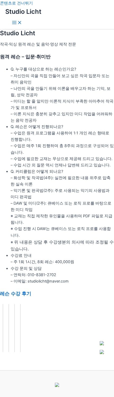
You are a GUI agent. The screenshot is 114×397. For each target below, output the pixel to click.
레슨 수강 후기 (15, 293)
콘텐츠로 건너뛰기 (16, 3)
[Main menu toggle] (17, 23)
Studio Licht (23, 11)
